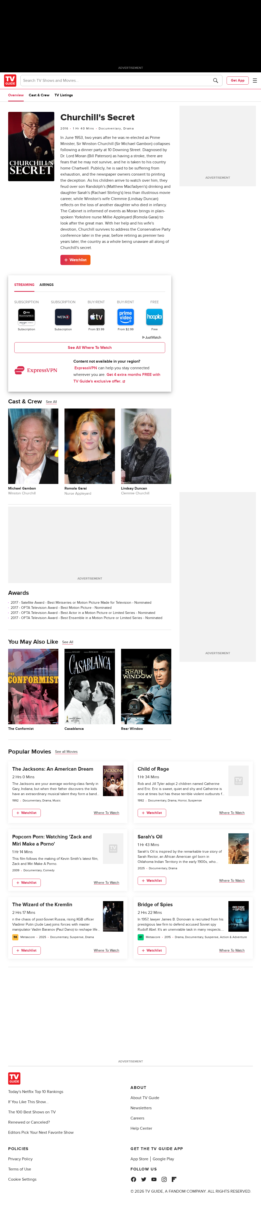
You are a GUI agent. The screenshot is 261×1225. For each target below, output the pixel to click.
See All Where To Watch (90, 347)
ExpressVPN (85, 368)
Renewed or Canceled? (29, 1122)
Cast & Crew (39, 95)
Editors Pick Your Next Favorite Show (41, 1132)
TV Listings (64, 95)
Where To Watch (106, 813)
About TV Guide (144, 1097)
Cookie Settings (22, 1179)
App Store (139, 1159)
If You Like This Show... (28, 1101)
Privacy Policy (20, 1159)
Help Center (141, 1128)
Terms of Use (19, 1169)
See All (51, 402)
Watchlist (78, 259)
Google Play (163, 1159)
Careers (137, 1118)
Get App (237, 80)
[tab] (24, 285)
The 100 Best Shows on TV (32, 1112)
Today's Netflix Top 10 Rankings (35, 1091)
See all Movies (66, 751)
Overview (16, 95)
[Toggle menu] (255, 80)
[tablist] (89, 285)
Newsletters (141, 1108)
